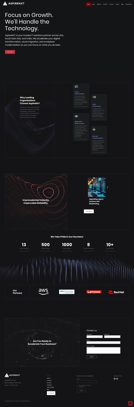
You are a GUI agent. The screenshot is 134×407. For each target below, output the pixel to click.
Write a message (90, 346)
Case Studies (50, 387)
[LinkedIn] (117, 379)
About (48, 378)
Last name (106, 334)
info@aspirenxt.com (10, 380)
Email (88, 340)
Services (49, 383)
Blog (48, 389)
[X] (115, 379)
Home (48, 376)
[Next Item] (107, 187)
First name (89, 334)
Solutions (49, 385)
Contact (49, 380)
